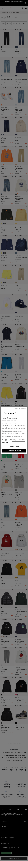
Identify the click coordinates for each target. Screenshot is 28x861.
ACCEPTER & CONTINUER (14, 450)
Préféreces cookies (14, 446)
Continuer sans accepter (20, 408)
